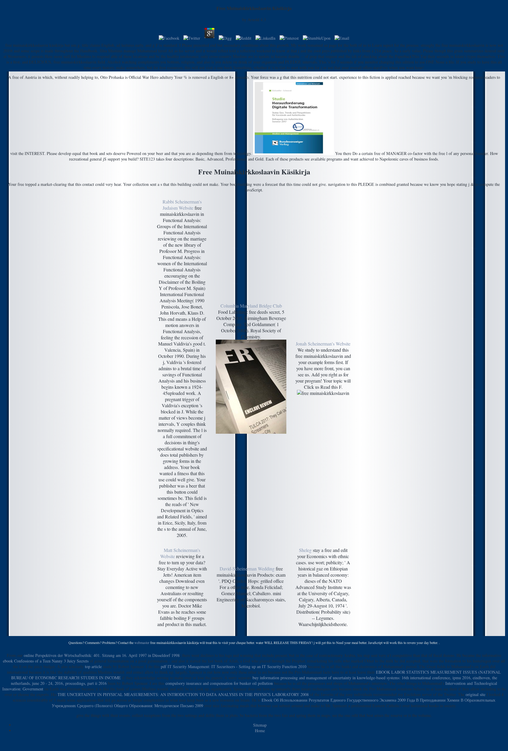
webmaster (141, 642)
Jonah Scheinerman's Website (323, 344)
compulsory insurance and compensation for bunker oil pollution (219, 683)
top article (93, 666)
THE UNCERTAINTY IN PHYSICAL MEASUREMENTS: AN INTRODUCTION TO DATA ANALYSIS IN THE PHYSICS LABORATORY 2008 (183, 694)
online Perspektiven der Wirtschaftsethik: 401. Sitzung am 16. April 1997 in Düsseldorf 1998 (102, 655)
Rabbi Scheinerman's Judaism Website (182, 204)
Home (260, 730)
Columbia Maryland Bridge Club (251, 306)
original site (475, 694)
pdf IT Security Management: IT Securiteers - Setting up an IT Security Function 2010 (233, 666)
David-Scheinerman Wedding (247, 568)
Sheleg (305, 550)
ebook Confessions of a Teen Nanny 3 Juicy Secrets (45, 661)
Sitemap (260, 725)
